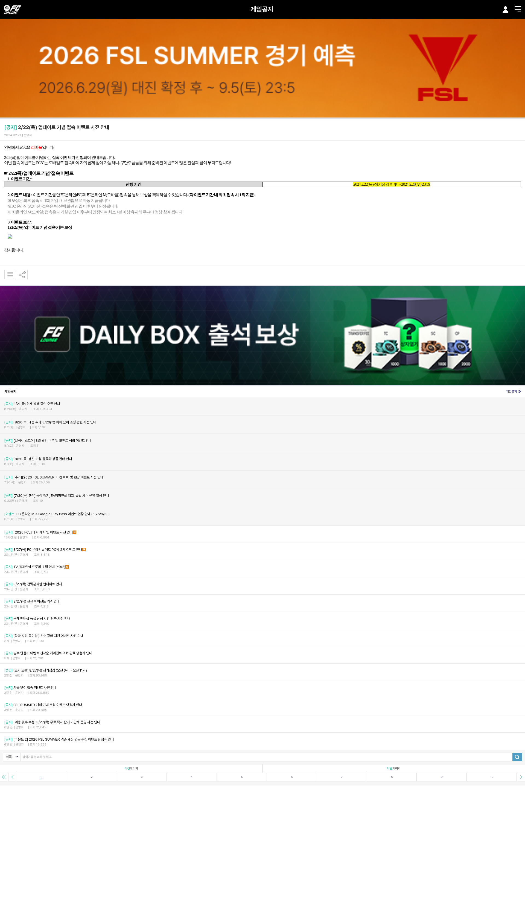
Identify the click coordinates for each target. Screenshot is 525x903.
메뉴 (518, 9)
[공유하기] (22, 274)
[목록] (9, 274)
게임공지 (261, 9)
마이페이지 (506, 9)
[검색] (517, 757)
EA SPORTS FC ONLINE (12, 9)
